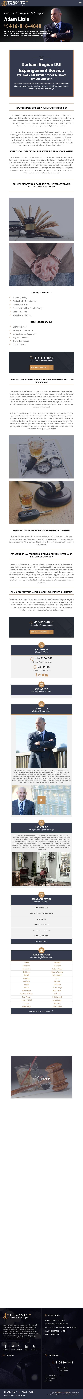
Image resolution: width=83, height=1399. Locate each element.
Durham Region (57, 969)
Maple (26, 984)
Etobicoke (26, 972)
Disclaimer (9, 1395)
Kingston (26, 981)
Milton (26, 988)
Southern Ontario (26, 994)
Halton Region (57, 975)
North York (57, 991)
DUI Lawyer (50, 89)
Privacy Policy (10, 1392)
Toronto (26, 1003)
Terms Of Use (27, 1392)
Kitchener (57, 981)
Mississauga (57, 988)
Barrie (26, 963)
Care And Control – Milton (55, 1331)
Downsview (26, 969)
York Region (57, 1006)
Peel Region (26, 997)
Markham (57, 984)
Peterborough (57, 997)
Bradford (57, 963)
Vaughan (57, 1003)
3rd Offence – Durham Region (56, 1324)
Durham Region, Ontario (36, 116)
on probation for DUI (39, 157)
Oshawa (57, 994)
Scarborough (57, 1000)
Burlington (57, 966)
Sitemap (21, 1395)
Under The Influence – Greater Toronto (61, 1327)
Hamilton (26, 978)
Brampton (26, 966)
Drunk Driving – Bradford (55, 1320)
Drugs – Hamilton (52, 1334)
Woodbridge (26, 1006)
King (57, 978)
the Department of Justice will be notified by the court (35, 418)
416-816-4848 (24, 26)
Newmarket (26, 991)
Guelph (26, 975)
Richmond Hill (27, 1000)
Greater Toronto (57, 972)
